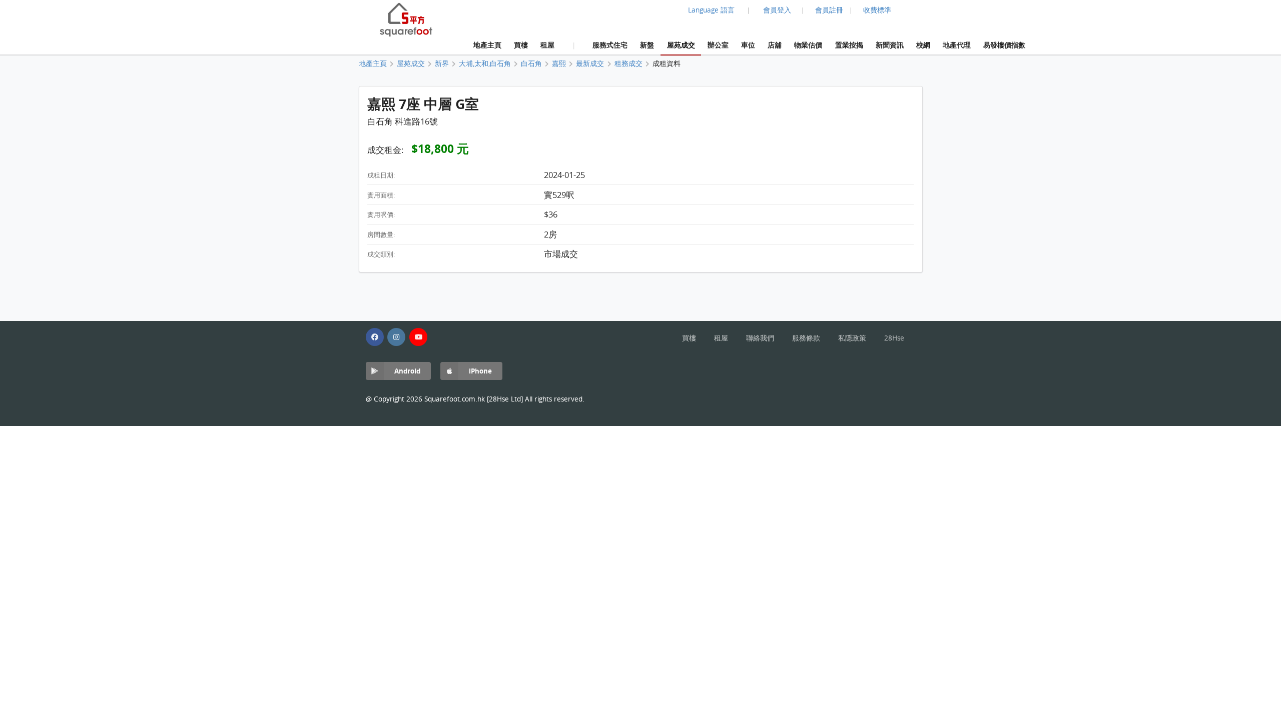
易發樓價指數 (1004, 45)
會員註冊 (829, 10)
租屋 (547, 45)
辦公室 (718, 45)
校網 (923, 45)
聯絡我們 (760, 338)
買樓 (521, 45)
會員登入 (777, 10)
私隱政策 (852, 338)
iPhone (480, 371)
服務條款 (806, 338)
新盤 (647, 45)
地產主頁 (487, 45)
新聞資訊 (890, 45)
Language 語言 (711, 10)
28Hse (894, 338)
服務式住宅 (609, 45)
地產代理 (957, 45)
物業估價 (808, 45)
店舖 (775, 45)
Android (407, 371)
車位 (748, 45)
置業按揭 (849, 45)
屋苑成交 (681, 45)
